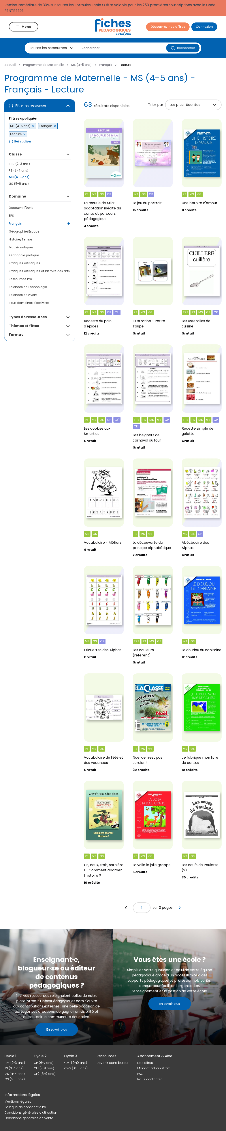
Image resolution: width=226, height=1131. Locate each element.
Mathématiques (21, 247)
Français (105, 65)
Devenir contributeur (112, 1063)
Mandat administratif (153, 1068)
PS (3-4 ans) (18, 170)
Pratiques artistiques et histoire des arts (39, 271)
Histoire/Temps (20, 239)
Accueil (10, 65)
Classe (15, 154)
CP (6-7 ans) (43, 1063)
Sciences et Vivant (23, 295)
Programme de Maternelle (43, 65)
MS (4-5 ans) (81, 65)
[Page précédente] (125, 907)
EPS (11, 215)
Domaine (17, 196)
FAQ (140, 1074)
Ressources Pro (20, 279)
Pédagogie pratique (24, 255)
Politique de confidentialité (25, 1107)
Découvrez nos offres (168, 26)
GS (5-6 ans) (19, 183)
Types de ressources (28, 317)
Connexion (204, 26)
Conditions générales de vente (28, 1118)
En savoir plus (56, 1029)
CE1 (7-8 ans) (44, 1068)
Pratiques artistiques (24, 263)
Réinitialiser (22, 141)
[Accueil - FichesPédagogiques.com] (113, 27)
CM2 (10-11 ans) (76, 1068)
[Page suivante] (179, 907)
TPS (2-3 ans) (19, 164)
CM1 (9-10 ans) (75, 1063)
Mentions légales (17, 1101)
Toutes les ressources (48, 47)
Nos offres (145, 1063)
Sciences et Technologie (28, 287)
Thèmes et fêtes (24, 325)
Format (16, 334)
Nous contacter (149, 1079)
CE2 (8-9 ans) (44, 1074)
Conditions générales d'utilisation (30, 1112)
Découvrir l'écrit (21, 207)
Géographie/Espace (24, 231)
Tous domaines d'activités (29, 303)
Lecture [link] (125, 65)
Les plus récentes (185, 104)
